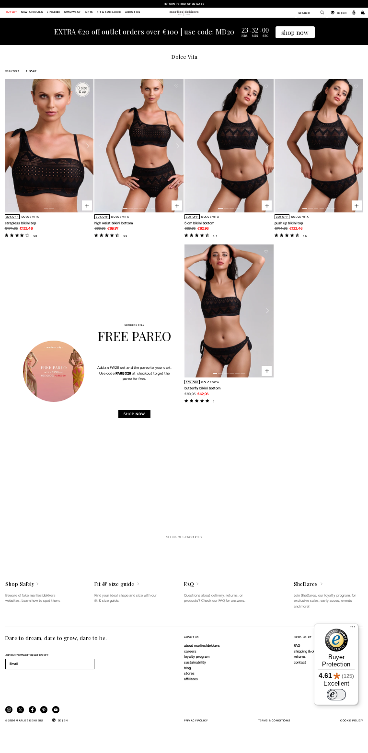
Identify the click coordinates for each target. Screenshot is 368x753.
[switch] (336, 694)
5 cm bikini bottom (199, 223)
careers (190, 651)
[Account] (353, 12)
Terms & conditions (274, 720)
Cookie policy (351, 720)
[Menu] (352, 629)
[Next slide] (88, 146)
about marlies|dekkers (202, 645)
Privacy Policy (196, 720)
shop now (295, 32)
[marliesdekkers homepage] (184, 12)
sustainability (195, 662)
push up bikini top (289, 223)
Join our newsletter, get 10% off (26, 654)
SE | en (341, 12)
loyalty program (196, 656)
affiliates (191, 678)
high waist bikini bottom (113, 223)
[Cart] (363, 12)
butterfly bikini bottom (202, 388)
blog (187, 667)
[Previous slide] (11, 146)
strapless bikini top (20, 223)
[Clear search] (319, 12)
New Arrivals (32, 12)
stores (189, 673)
